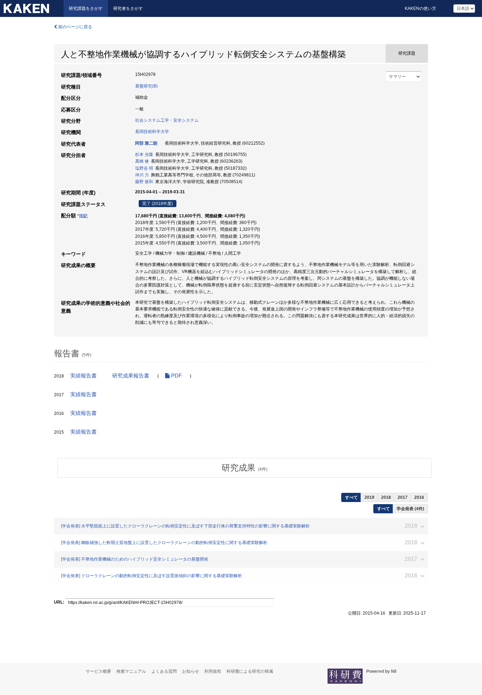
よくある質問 (164, 671)
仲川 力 (142, 175)
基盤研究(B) (146, 86)
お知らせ (190, 671)
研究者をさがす (128, 8)
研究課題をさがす (86, 8)
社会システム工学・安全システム (167, 120)
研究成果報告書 (130, 376)
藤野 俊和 (144, 181)
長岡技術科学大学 (152, 131)
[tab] (245, 468)
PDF (176, 376)
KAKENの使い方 (420, 8)
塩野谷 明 (144, 168)
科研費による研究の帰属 (250, 671)
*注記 (82, 215)
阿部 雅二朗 (146, 143)
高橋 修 (142, 161)
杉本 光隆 (144, 154)
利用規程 (212, 671)
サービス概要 (98, 671)
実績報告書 (83, 376)
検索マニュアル (131, 671)
